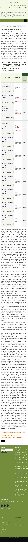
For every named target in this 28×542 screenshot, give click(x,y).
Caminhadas (3, 520)
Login (16, 528)
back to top (24, 443)
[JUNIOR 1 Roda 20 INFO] (18, 155)
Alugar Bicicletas (4, 524)
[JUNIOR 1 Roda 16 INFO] (18, 142)
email (22, 64)
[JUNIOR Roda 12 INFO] (18, 181)
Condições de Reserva (19, 518)
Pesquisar (4, 451)
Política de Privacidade (19, 520)
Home (6, 537)
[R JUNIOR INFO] (18, 99)
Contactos (3, 531)
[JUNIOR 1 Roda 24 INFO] (18, 168)
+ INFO (3, 88)
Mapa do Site (18, 517)
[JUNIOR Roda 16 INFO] (18, 194)
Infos (2, 527)
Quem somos (4, 529)
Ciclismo (3, 518)
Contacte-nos (10, 70)
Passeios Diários (4, 522)
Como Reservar (4, 532)
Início (2, 517)
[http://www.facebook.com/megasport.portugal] (2, 505)
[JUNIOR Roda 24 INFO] (18, 220)
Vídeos (2, 525)
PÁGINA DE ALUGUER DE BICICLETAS (13, 432)
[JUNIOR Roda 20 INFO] (18, 207)
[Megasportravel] (14, 2)
